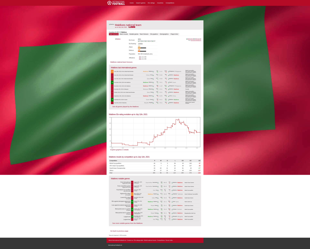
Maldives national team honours (121, 62)
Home (132, 3)
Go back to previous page (119, 231)
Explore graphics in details (119, 150)
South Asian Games (189, 197)
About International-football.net (117, 240)
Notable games (133, 34)
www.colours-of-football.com (196, 40)
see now (133, 27)
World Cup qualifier (189, 190)
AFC (118, 32)
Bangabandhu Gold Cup (190, 213)
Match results (124, 34)
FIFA (140, 58)
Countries (160, 3)
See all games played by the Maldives (125, 106)
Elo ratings (151, 3)
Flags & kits (174, 34)
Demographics (164, 34)
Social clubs (169, 240)
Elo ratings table (138, 240)
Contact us (130, 240)
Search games (140, 3)
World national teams (150, 240)
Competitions (170, 3)
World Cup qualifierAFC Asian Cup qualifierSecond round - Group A (190, 71)
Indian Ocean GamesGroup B (190, 103)
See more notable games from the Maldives (127, 223)
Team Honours (144, 34)
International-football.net (115, 245)
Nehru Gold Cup (188, 201)
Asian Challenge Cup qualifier (191, 194)
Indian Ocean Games (189, 182)
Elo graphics (154, 34)
